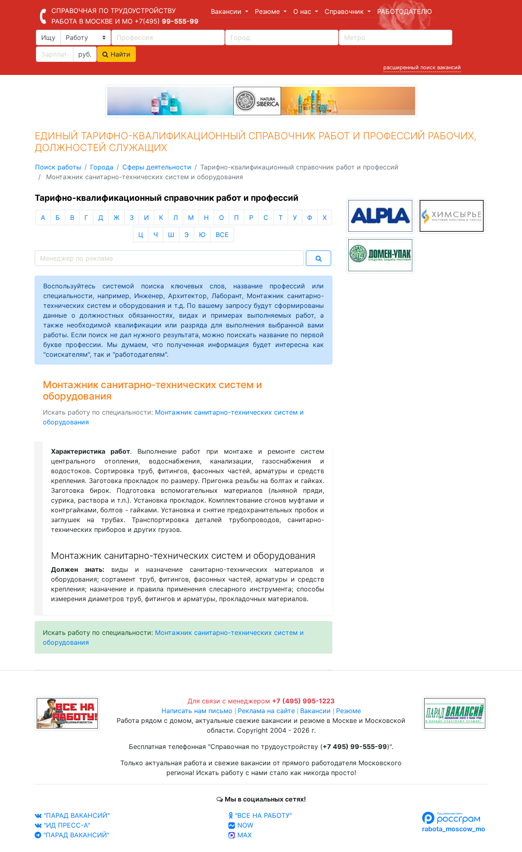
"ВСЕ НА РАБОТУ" (262, 815)
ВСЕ (222, 235)
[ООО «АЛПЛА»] (380, 215)
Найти (119, 54)
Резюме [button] (268, 11)
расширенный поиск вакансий (422, 67)
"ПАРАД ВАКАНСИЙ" (76, 815)
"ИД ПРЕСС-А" (66, 825)
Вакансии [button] (227, 11)
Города (101, 167)
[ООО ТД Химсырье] (452, 215)
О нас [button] (303, 11)
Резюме (348, 711)
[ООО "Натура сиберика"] (261, 100)
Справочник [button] (345, 11)
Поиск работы (58, 167)
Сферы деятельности (156, 167)
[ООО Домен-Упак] (380, 254)
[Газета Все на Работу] (67, 713)
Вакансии (315, 711)
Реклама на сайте (266, 711)
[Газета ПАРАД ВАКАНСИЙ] (454, 713)
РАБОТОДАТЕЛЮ (404, 11)
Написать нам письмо (196, 711)
